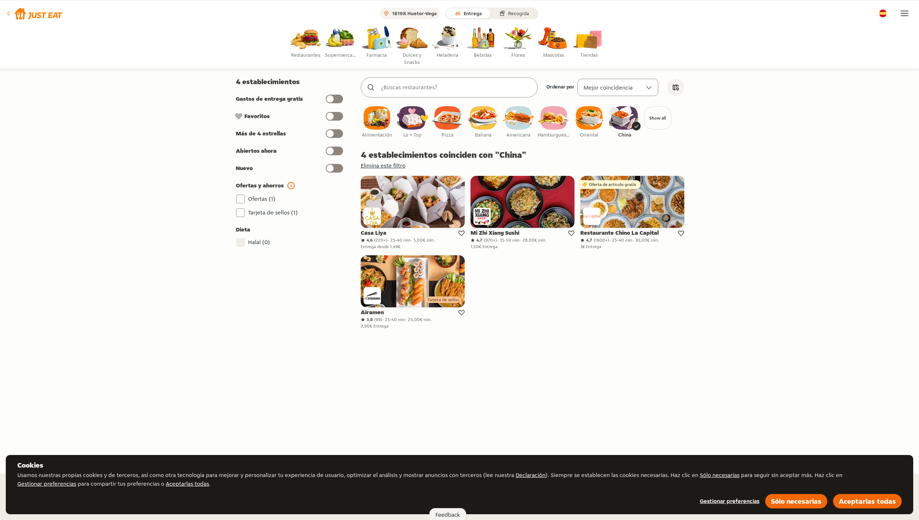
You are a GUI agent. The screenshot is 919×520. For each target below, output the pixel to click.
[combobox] (456, 87)
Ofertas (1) (262, 199)
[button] (34, 13)
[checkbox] (377, 122)
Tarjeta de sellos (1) (273, 212)
